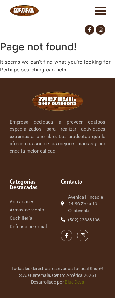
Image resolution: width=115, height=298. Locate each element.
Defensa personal (28, 226)
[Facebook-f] (89, 30)
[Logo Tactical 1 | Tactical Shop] (24, 11)
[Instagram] (100, 30)
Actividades (22, 201)
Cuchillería (21, 218)
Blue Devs (74, 282)
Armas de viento (27, 210)
